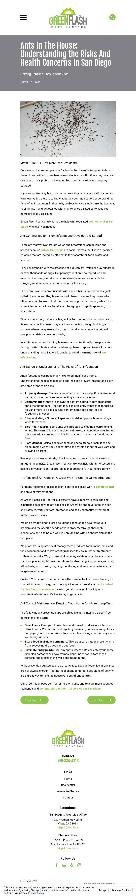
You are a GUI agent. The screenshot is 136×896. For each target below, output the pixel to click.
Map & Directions (68, 827)
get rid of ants (105, 486)
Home (68, 778)
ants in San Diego (52, 250)
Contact (68, 797)
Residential (68, 785)
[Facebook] (57, 865)
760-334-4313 (68, 760)
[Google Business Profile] (64, 865)
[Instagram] (79, 865)
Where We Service (68, 791)
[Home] (68, 17)
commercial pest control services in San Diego (70, 688)
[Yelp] (72, 865)
